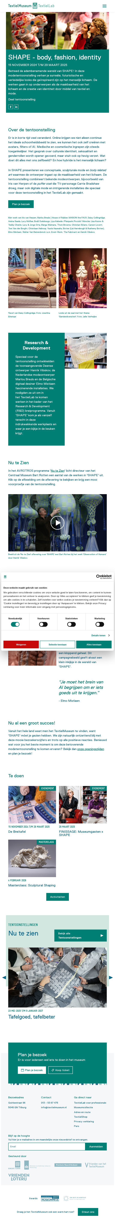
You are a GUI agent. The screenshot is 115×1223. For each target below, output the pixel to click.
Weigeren (21, 644)
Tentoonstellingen (69, 935)
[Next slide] (111, 977)
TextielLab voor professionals (90, 1102)
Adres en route (82, 1112)
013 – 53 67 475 (49, 1102)
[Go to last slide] (4, 977)
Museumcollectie (83, 1107)
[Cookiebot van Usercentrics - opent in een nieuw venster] (98, 577)
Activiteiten (57, 896)
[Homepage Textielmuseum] (31, 6)
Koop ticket (62, 1070)
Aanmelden (96, 1146)
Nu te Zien (57, 470)
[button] (104, 6)
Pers (76, 1126)
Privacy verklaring (84, 1121)
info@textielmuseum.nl (54, 1107)
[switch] (43, 624)
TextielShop (80, 1117)
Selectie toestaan (57, 644)
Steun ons (88, 1211)
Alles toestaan (94, 644)
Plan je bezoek (21, 204)
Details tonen (98, 635)
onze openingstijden (90, 749)
